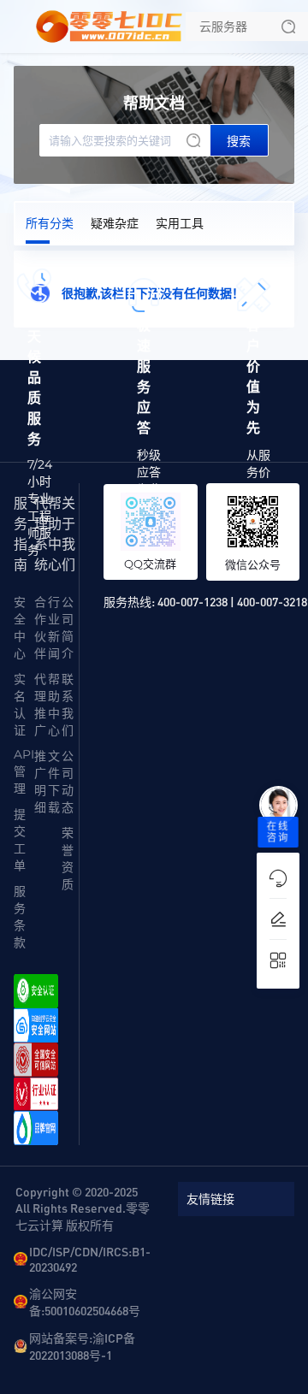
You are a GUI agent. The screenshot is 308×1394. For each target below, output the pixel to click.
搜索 (239, 141)
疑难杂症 (115, 223)
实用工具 (180, 223)
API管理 (24, 771)
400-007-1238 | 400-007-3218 (232, 601)
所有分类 (50, 223)
